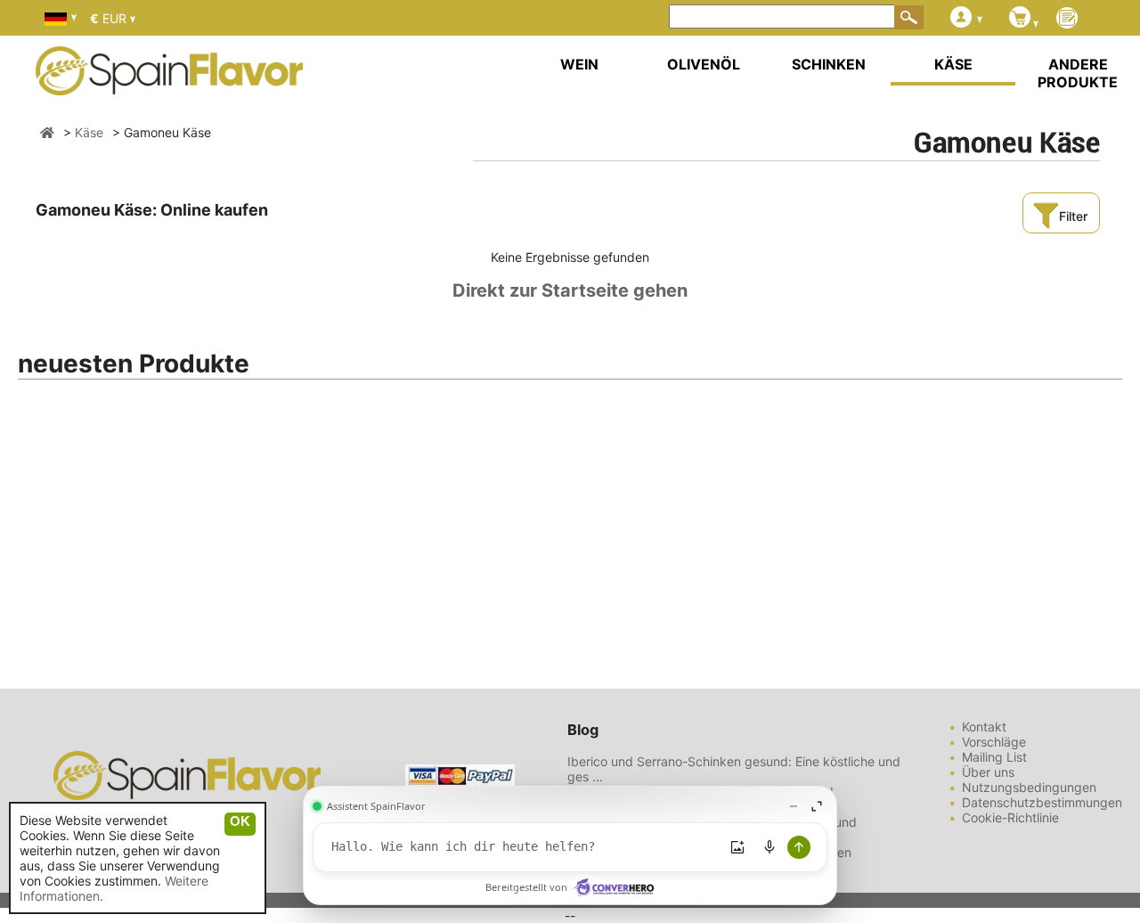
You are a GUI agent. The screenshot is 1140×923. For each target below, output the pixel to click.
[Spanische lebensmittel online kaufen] (169, 83)
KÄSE (953, 64)
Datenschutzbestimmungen (1042, 802)
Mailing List (994, 756)
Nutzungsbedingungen (1029, 787)
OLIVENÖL (703, 64)
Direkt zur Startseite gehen (570, 290)
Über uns (988, 772)
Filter (1073, 216)
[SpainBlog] (1067, 19)
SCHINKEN (829, 64)
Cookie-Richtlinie (1010, 817)
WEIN (579, 64)
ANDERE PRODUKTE (1078, 73)
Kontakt (984, 726)
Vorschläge (994, 741)
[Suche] (909, 17)
